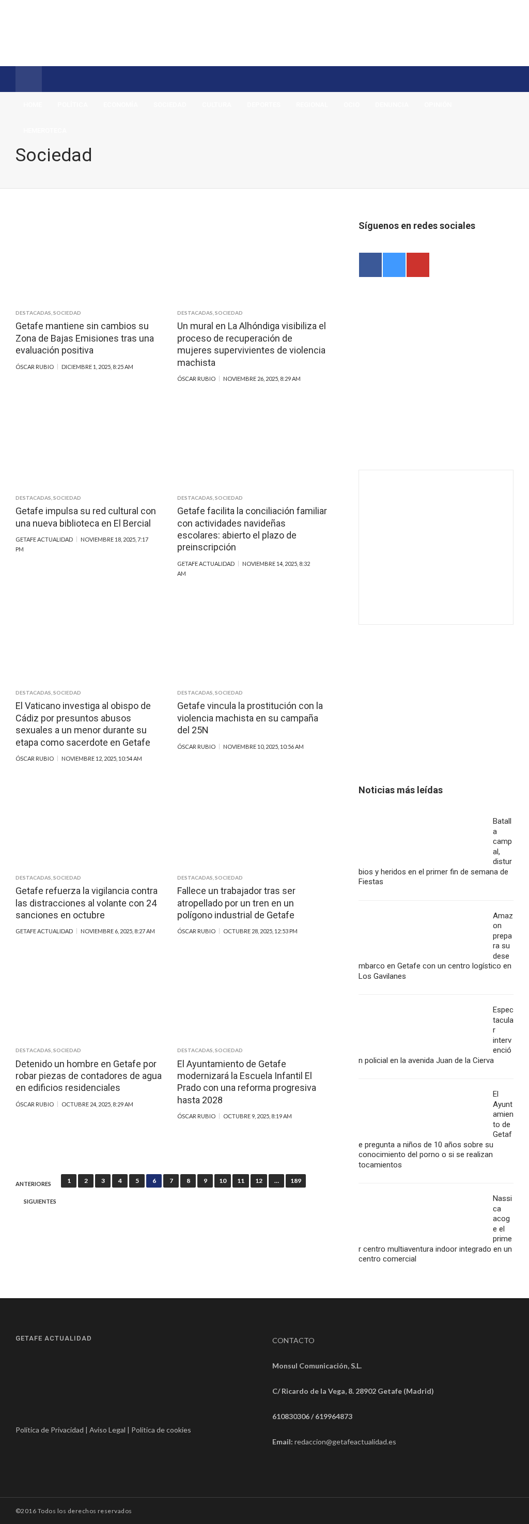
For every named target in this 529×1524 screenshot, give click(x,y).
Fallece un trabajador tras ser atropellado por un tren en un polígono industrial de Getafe (236, 902)
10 (222, 1180)
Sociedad (169, 105)
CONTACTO (293, 1340)
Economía (120, 105)
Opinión (438, 105)
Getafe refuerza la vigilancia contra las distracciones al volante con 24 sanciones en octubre (86, 902)
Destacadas (33, 313)
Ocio (352, 105)
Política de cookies (161, 1429)
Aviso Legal (107, 1429)
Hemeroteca (45, 130)
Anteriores (33, 1184)
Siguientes (40, 1201)
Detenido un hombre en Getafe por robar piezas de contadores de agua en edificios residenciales (88, 1076)
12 (258, 1180)
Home (32, 105)
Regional (312, 105)
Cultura (216, 105)
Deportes (264, 105)
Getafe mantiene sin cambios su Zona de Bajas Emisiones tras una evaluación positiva (84, 338)
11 (240, 1180)
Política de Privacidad (49, 1429)
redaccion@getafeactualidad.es (345, 1441)
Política (72, 105)
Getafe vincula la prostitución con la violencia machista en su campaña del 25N (250, 717)
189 (295, 1180)
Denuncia (392, 105)
